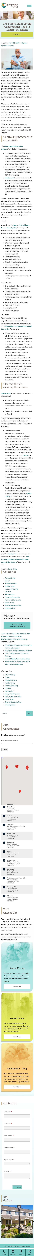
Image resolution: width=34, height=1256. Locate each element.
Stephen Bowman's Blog (13, 605)
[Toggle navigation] (29, 5)
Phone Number (9, 1147)
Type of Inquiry (9, 1159)
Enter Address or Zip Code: (9, 740)
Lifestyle (8, 592)
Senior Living (12, 569)
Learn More (17, 986)
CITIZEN (13, 1246)
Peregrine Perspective (12, 597)
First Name (8, 1111)
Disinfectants (9, 178)
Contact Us (17, 34)
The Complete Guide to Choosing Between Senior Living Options (15, 559)
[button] (27, 768)
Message (7, 1171)
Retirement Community (13, 600)
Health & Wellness (11, 583)
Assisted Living (10, 578)
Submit (19, 1187)
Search (5, 749)
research (25, 455)
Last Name (8, 1123)
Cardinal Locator (10, 804)
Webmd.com (5, 393)
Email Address (9, 1135)
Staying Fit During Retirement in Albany (18, 651)
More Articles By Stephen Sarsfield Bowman (17, 625)
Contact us (12, 554)
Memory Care (9, 594)
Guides (7, 581)
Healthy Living (10, 586)
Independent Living (11, 589)
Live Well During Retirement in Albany (14, 639)
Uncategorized (10, 608)
